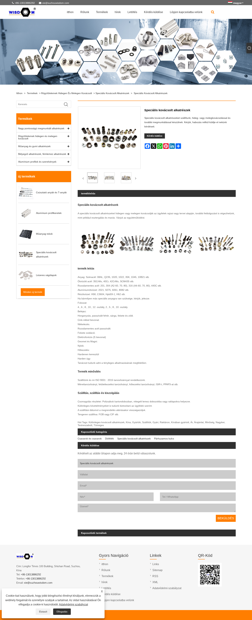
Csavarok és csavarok (90, 438)
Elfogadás (62, 611)
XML (155, 582)
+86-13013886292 (25, 3)
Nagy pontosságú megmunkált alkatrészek (41, 128)
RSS (155, 576)
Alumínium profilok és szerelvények (37, 161)
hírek (118, 12)
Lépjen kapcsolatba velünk (186, 12)
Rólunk (84, 12)
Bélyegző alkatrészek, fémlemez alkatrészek (42, 154)
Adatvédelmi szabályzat (73, 604)
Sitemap (157, 570)
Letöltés (132, 12)
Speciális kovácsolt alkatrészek (112, 93)
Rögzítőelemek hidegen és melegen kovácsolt (66, 93)
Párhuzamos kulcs (164, 438)
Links (155, 564)
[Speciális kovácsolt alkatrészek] (92, 178)
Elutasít (43, 611)
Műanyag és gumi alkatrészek (34, 146)
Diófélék (109, 438)
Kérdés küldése (153, 12)
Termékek (102, 12)
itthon (70, 12)
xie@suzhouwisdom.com (55, 3)
